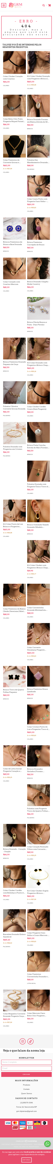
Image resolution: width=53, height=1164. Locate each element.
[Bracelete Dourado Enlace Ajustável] (14, 920)
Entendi (26, 1160)
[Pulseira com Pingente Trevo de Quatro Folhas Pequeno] (38, 795)
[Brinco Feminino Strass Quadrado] (38, 676)
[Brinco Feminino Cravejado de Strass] (38, 228)
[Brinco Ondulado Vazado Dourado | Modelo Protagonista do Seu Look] (38, 511)
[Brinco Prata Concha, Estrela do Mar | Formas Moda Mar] (38, 432)
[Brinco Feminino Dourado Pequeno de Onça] (14, 348)
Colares (6, 85)
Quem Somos (26, 1093)
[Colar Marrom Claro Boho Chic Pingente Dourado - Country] (38, 1000)
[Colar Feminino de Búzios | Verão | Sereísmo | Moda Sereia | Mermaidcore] (14, 595)
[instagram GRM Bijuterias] (22, 1041)
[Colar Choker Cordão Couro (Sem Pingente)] (38, 392)
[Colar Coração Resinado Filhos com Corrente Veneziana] (38, 834)
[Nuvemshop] (26, 1142)
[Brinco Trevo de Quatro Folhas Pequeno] (14, 676)
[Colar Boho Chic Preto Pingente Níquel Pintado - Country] (14, 105)
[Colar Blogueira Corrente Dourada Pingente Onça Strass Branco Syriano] (14, 1000)
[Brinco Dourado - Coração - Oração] (14, 835)
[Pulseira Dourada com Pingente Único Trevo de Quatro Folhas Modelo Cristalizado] (38, 471)
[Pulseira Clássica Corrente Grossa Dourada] (14, 392)
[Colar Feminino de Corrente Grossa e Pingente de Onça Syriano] (14, 146)
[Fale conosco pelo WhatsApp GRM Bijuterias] (47, 1144)
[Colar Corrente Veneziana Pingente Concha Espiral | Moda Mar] (38, 634)
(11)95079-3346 (26, 1103)
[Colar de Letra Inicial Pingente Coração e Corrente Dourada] (14, 755)
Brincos (30, 128)
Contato (26, 1089)
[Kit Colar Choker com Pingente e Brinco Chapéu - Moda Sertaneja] (38, 551)
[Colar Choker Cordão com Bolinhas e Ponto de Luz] (14, 876)
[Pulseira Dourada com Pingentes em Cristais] (14, 433)
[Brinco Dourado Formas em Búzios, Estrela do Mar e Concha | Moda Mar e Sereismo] (38, 106)
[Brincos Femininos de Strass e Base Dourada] (14, 228)
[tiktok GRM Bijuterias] (30, 1041)
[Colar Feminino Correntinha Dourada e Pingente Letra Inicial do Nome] (38, 961)
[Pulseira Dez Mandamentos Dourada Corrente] (38, 146)
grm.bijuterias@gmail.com (26, 1111)
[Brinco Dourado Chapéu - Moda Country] (38, 268)
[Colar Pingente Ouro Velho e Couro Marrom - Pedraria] (38, 919)
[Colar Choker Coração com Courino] (14, 62)
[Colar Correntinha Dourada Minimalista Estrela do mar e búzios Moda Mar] (38, 594)
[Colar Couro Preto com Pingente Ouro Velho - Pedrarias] (38, 185)
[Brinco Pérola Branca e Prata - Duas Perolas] (38, 308)
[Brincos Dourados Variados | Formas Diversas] (38, 755)
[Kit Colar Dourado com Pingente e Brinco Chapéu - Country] (38, 349)
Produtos (26, 1085)
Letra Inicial (31, 983)
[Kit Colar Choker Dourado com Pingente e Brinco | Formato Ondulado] (38, 62)
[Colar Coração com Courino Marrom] (14, 268)
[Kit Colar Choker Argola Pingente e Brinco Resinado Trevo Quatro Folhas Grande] (38, 876)
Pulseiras (30, 169)
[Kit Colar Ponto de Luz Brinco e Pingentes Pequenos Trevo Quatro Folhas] (14, 511)
